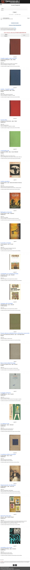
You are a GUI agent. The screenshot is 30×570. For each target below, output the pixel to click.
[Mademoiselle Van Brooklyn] (15, 481)
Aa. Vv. (3, 517)
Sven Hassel (4, 213)
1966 (10, 90)
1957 (13, 364)
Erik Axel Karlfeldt (5, 90)
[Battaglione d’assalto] (15, 208)
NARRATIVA (3, 60)
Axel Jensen (4, 424)
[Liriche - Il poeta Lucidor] (15, 85)
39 (29, 561)
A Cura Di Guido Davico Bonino (8, 334)
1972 (9, 304)
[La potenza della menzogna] (15, 450)
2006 (9, 244)
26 (19, 561)
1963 (6, 517)
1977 (8, 182)
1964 (8, 213)
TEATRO (2, 183)
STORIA (2, 365)
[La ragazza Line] (15, 419)
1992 (8, 486)
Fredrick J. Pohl (5, 274)
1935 (8, 455)
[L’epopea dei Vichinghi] (15, 299)
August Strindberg (5, 548)
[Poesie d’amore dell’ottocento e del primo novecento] (15, 329)
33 (24, 561)
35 (26, 561)
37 (27, 561)
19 (14, 561)
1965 (11, 59)
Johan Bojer (4, 455)
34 (25, 561)
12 (9, 561)
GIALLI (2, 245)
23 (17, 561)
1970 (9, 274)
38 (28, 561)
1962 (8, 424)
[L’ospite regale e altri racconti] (15, 54)
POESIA (2, 91)
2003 (9, 394)
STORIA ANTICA (4, 276)
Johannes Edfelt (5, 151)
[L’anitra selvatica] (15, 177)
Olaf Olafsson (4, 394)
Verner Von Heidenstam (6, 121)
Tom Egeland (4, 244)
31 (23, 561)
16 (12, 561)
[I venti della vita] (15, 146)
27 (20, 561)
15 (11, 561)
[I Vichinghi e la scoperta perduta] (15, 269)
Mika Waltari (4, 486)
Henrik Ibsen (4, 182)
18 (13, 561)
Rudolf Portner (4, 304)
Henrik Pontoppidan (6, 59)
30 (22, 561)
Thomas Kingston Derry (6, 364)
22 (16, 561)
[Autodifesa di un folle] (15, 543)
